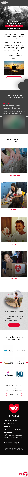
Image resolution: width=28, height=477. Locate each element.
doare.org (16, 451)
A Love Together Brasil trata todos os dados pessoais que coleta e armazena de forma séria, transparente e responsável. (14, 439)
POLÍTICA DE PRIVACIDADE (10, 449)
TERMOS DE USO (20, 449)
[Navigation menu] (26, 3)
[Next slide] (27, 116)
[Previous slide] (1, 116)
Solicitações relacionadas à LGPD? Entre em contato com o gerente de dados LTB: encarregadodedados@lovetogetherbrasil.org (13, 444)
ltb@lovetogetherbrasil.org (9, 423)
